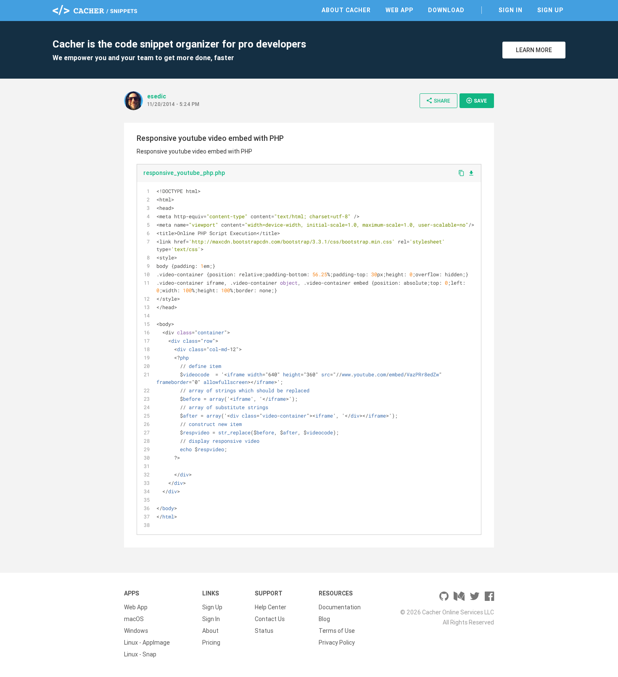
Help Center (270, 607)
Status (264, 631)
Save (476, 100)
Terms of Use (337, 631)
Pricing (211, 642)
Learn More (534, 50)
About (210, 631)
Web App (399, 10)
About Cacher (346, 10)
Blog (324, 619)
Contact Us (270, 619)
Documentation (340, 607)
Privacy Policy (337, 642)
